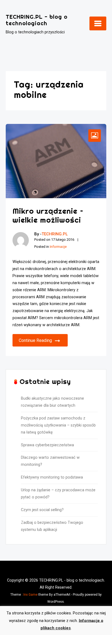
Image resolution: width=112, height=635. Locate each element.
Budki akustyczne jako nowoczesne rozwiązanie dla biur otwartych (52, 402)
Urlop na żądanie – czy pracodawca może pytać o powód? (58, 493)
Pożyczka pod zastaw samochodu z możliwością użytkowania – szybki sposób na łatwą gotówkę (58, 425)
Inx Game (30, 594)
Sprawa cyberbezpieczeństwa (47, 445)
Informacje (58, 247)
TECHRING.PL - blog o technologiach (36, 20)
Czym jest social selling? (42, 510)
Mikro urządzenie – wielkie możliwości (48, 215)
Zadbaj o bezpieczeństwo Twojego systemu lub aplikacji (52, 526)
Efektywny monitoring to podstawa (52, 477)
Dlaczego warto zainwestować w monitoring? (50, 461)
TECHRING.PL (55, 234)
